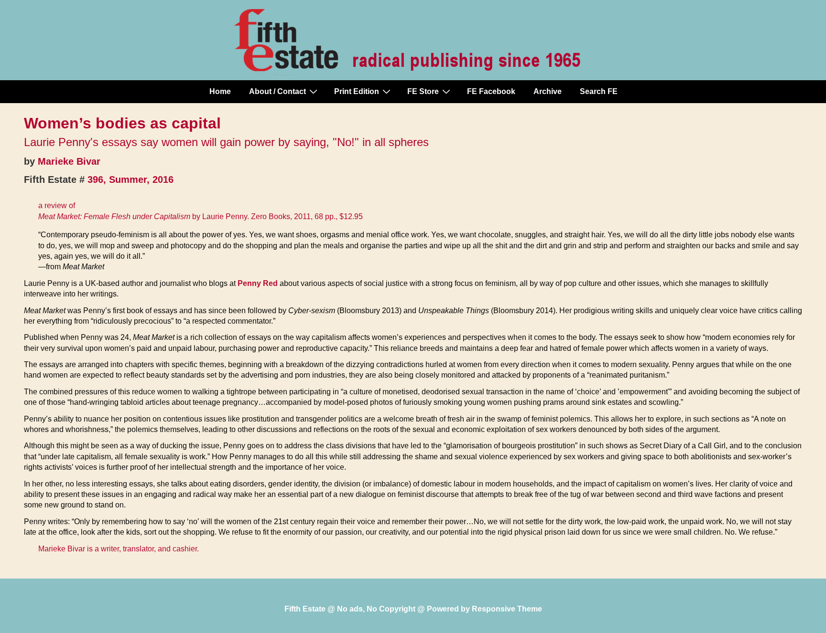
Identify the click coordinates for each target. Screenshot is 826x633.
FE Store (423, 91)
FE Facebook (491, 91)
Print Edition (356, 91)
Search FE (599, 91)
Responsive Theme (507, 609)
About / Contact (277, 91)
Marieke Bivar (69, 161)
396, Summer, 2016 (130, 179)
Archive (547, 91)
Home (220, 91)
